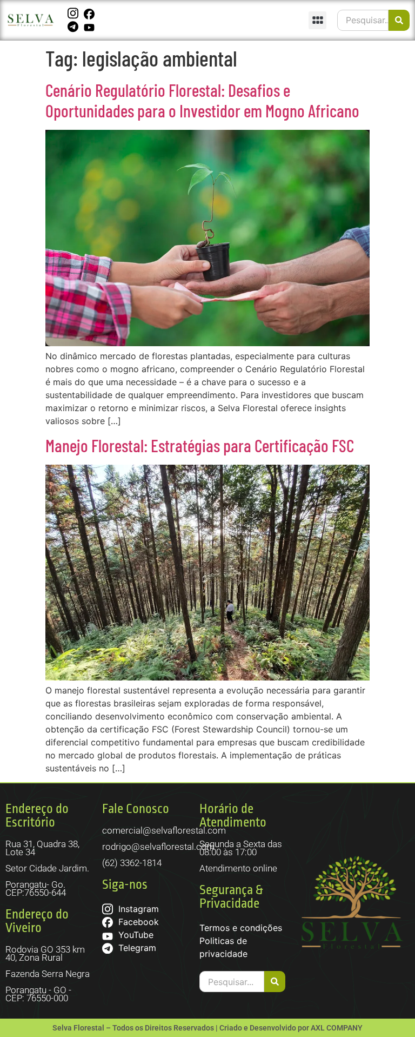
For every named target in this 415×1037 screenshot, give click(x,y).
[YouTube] (90, 26)
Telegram (136, 947)
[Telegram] (74, 26)
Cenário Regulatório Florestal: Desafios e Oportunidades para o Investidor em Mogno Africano (202, 100)
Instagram (137, 908)
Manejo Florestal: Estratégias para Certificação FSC (199, 445)
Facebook (137, 921)
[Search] (399, 20)
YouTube (134, 934)
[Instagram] (74, 13)
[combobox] (363, 20)
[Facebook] (90, 13)
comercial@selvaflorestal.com (164, 830)
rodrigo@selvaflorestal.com (158, 846)
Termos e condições (240, 927)
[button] (317, 20)
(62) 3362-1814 (132, 862)
